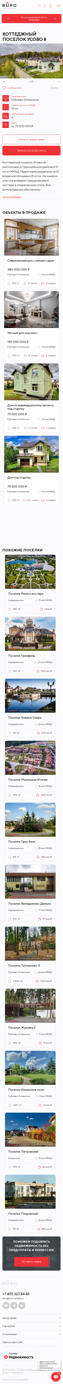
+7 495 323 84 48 (16, 1294)
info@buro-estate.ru (13, 1298)
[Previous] (8, 18)
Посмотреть (31, 19)
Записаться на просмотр (31, 150)
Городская (8, 1326)
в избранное (14, 88)
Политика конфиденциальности (31, 1370)
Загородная (9, 1318)
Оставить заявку (31, 1261)
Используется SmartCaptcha (15, 1379)
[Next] (55, 18)
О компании (9, 1334)
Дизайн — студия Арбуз (12, 1372)
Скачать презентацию (31, 139)
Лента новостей (12, 1342)
